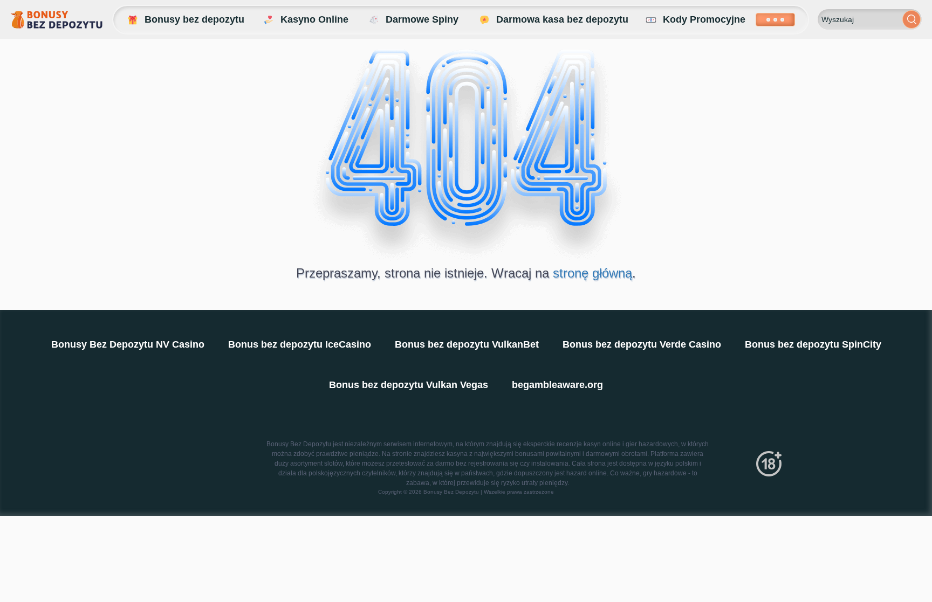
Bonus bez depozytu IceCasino (299, 344)
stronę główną (592, 273)
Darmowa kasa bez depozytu (562, 19)
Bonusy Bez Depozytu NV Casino (127, 344)
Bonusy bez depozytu (194, 19)
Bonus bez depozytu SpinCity (813, 344)
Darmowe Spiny (422, 19)
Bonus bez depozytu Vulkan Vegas (408, 384)
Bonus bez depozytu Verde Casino (642, 344)
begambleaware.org (557, 384)
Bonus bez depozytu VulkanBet (467, 344)
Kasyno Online (314, 19)
